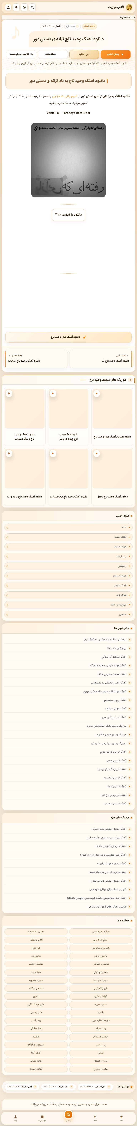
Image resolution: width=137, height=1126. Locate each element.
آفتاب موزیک (116, 7)
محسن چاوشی (101, 964)
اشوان (101, 1053)
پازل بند (100, 1045)
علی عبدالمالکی (36, 1004)
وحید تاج (70, 26)
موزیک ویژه (120, 547)
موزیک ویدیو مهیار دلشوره (111, 735)
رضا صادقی (36, 1029)
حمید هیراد (100, 1004)
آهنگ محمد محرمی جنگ (112, 674)
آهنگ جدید (120, 537)
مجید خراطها (100, 980)
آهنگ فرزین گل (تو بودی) (112, 769)
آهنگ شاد (121, 595)
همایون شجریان (101, 948)
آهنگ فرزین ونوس (116, 761)
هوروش (36, 948)
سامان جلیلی (101, 1069)
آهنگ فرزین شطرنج (115, 804)
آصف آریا (36, 1053)
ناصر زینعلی (36, 940)
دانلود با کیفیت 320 (68, 214)
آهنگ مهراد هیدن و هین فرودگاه (108, 665)
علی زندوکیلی (101, 988)
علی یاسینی (36, 1013)
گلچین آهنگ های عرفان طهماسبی (107, 890)
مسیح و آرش (100, 972)
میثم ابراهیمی (101, 940)
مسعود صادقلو (36, 1045)
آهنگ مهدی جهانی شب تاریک (109, 829)
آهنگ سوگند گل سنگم (114, 657)
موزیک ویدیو (119, 576)
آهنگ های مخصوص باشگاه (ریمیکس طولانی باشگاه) (96, 898)
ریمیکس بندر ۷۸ (116, 648)
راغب (101, 1013)
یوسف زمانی (36, 964)
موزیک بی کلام (118, 605)
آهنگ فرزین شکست (115, 778)
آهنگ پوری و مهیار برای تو (111, 864)
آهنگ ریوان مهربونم (115, 700)
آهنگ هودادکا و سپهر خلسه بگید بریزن (104, 692)
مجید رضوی (36, 980)
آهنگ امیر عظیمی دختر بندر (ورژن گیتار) (103, 855)
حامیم (36, 1037)
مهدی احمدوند (36, 932)
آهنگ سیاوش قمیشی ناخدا (111, 846)
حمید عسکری (100, 1037)
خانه (123, 527)
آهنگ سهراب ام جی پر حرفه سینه (108, 872)
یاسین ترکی (100, 956)
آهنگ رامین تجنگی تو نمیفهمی (108, 683)
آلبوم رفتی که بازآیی (64, 96)
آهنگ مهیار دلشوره (115, 709)
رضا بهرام (101, 1029)
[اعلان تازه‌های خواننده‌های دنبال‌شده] (16, 7)
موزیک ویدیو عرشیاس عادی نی (108, 743)
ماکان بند (36, 972)
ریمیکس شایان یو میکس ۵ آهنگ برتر (105, 640)
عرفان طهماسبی (101, 932)
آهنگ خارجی (119, 585)
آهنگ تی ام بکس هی (114, 717)
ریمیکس (122, 566)
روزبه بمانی (36, 1061)
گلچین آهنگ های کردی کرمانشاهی (107, 907)
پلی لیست (121, 556)
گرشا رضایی (100, 996)
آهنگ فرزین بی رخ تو (114, 795)
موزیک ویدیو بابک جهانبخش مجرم (106, 726)
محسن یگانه (36, 988)
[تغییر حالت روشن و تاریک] (24, 7)
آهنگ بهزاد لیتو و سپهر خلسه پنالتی (106, 838)
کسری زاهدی (101, 1061)
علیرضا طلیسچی (101, 1021)
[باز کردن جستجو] (32, 7)
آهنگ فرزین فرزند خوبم (113, 752)
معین (36, 996)
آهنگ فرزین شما (117, 787)
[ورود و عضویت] (8, 7)
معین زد (36, 956)
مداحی (122, 614)
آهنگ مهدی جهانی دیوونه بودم (108, 881)
